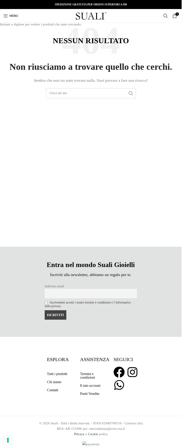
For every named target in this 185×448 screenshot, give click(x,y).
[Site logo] (91, 15)
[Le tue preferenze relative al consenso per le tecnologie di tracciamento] (8, 440)
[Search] (165, 15)
